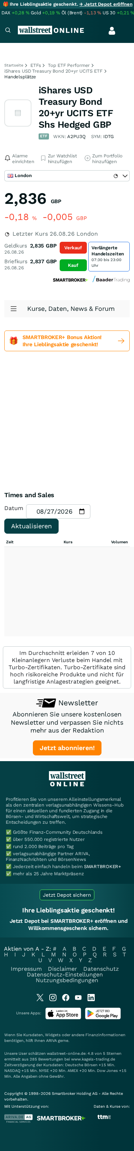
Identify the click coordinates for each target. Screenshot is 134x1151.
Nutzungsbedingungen (67, 980)
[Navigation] (8, 31)
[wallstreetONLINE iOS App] (63, 1017)
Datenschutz (101, 968)
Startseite (13, 65)
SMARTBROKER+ (102, 866)
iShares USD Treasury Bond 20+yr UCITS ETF (53, 71)
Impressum (26, 968)
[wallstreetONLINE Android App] (103, 1017)
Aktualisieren (31, 526)
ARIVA (51, 1040)
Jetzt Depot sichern (67, 895)
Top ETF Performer (69, 65)
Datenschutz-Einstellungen (65, 974)
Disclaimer (62, 968)
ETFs (35, 65)
